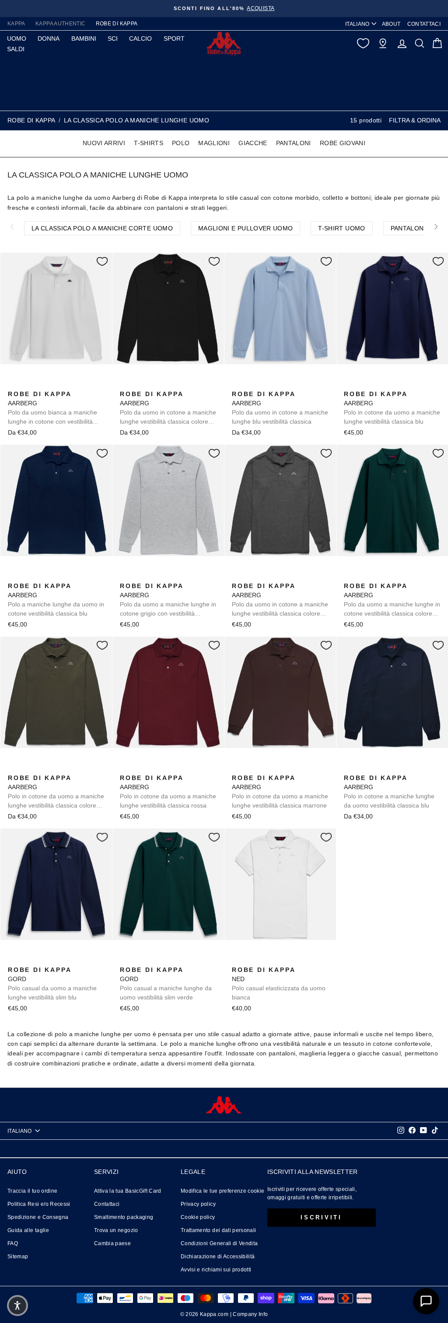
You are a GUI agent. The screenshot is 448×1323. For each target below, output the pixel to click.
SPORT (174, 38)
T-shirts (148, 142)
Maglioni (214, 142)
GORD (52, 983)
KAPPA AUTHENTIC (60, 24)
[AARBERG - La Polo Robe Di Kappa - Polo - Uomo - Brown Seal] (237, 768)
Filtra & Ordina (415, 120)
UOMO (16, 38)
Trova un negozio (116, 1230)
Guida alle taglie (28, 1230)
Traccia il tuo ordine (32, 1191)
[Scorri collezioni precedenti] (12, 226)
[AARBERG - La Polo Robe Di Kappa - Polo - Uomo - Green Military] (13, 768)
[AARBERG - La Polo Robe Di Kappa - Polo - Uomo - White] (13, 384)
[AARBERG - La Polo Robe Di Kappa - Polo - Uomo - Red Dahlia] (125, 768)
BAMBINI (83, 38)
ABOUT (391, 24)
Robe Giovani (342, 142)
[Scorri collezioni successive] (436, 226)
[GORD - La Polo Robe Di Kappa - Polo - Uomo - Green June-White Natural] (27, 960)
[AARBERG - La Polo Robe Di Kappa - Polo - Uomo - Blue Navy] (349, 768)
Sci (113, 38)
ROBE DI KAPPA (117, 24)
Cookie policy (198, 1217)
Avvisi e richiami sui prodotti (216, 1270)
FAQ (12, 1243)
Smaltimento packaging (123, 1217)
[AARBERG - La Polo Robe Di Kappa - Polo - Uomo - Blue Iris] (55, 384)
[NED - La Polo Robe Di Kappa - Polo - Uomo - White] (237, 960)
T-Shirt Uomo (341, 228)
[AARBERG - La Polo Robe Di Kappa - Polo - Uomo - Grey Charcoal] (237, 576)
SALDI (15, 48)
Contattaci (107, 1204)
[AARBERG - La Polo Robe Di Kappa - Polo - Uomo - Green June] (349, 576)
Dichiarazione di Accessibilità (218, 1256)
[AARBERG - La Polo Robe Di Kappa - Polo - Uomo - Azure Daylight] (27, 384)
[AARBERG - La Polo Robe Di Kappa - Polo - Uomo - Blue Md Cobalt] (167, 384)
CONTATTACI (424, 24)
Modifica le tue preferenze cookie (223, 1191)
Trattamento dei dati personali (218, 1230)
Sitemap (17, 1256)
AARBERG (52, 408)
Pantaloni (293, 142)
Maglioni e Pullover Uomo (245, 228)
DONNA (49, 38)
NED (279, 983)
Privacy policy (198, 1204)
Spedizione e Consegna (37, 1217)
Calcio (140, 38)
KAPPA (16, 24)
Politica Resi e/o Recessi (38, 1204)
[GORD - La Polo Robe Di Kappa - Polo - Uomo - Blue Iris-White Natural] (13, 960)
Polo (180, 142)
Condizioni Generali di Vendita (219, 1243)
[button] (17, 1305)
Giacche (252, 142)
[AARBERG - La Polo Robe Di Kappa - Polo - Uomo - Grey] (125, 576)
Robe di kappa (31, 120)
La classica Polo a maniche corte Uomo (102, 228)
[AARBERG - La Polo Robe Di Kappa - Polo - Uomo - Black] (41, 384)
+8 (69, 383)
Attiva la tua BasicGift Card (127, 1191)
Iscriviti (321, 1217)
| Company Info (249, 1314)
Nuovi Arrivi (104, 142)
